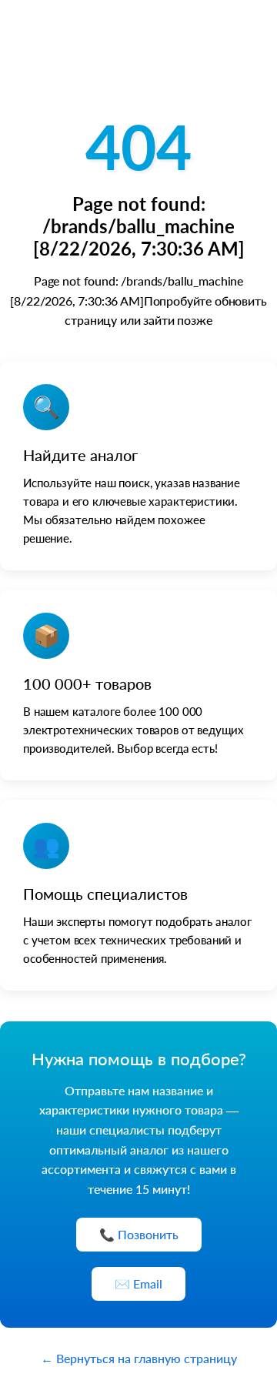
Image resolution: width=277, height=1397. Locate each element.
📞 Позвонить (139, 1234)
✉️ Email (138, 1283)
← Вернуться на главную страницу (139, 1358)
